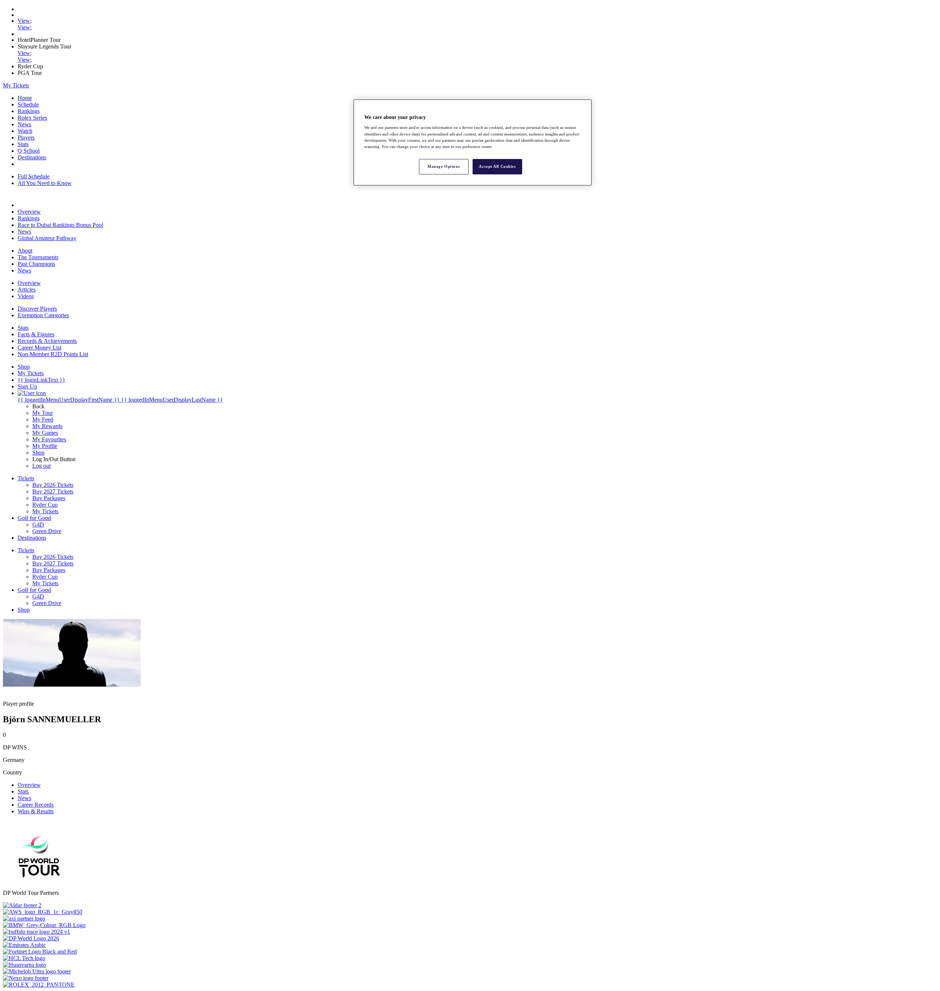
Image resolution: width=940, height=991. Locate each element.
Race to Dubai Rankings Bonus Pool (60, 225)
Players (26, 137)
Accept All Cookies (497, 166)
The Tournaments (38, 257)
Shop (38, 452)
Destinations (32, 157)
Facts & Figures (36, 334)
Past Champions (36, 264)
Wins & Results (36, 811)
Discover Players (37, 308)
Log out (41, 466)
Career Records (36, 805)
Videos (26, 296)
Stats (23, 144)
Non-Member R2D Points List (53, 354)
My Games (45, 433)
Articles (27, 289)
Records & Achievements (47, 341)
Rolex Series (32, 118)
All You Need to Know (45, 183)
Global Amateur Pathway (47, 238)
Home (25, 98)
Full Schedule (34, 176)
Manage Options (443, 166)
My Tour (42, 413)
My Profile (44, 446)
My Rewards (47, 426)
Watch (25, 131)
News (24, 124)
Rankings (29, 111)
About (25, 250)
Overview (29, 212)
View (24, 21)
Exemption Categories (43, 315)
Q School (29, 151)
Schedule (28, 104)
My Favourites (49, 439)
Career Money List (39, 347)
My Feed (42, 419)
